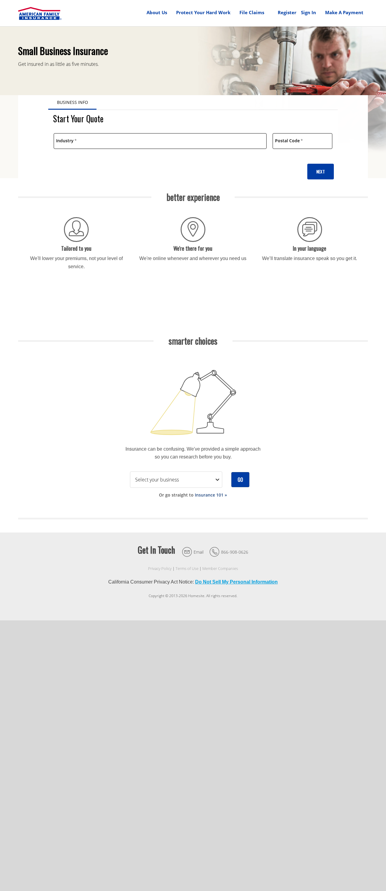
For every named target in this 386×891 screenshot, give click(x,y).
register (287, 12)
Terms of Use (187, 568)
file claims (251, 12)
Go (240, 479)
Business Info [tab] (72, 102)
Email (199, 552)
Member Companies (220, 568)
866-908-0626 (234, 552)
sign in (308, 12)
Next (320, 171)
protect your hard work (203, 12)
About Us (157, 12)
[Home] (40, 13)
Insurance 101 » (211, 495)
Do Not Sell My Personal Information (236, 581)
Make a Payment (344, 12)
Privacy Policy (160, 568)
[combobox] (160, 141)
